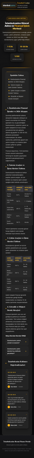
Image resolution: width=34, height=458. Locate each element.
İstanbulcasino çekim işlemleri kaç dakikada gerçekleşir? (13, 351)
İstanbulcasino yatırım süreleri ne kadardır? (14, 342)
